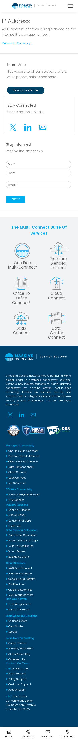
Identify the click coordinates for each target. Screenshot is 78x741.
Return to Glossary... (17, 43)
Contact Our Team (18, 663)
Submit (16, 199)
